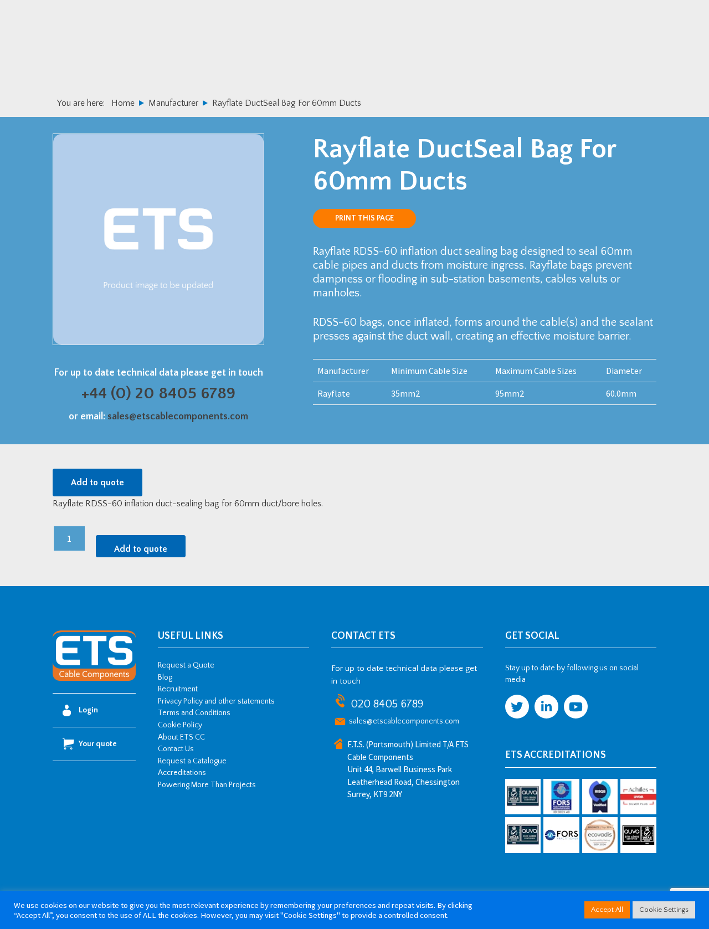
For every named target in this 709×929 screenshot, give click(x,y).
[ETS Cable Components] (94, 678)
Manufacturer (173, 103)
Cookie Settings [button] (664, 909)
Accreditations (182, 772)
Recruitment (178, 689)
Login (88, 710)
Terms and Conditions (194, 713)
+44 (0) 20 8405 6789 (158, 393)
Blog (165, 677)
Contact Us (176, 749)
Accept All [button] (607, 909)
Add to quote (97, 482)
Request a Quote (186, 665)
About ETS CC (181, 737)
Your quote (98, 744)
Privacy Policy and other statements (216, 701)
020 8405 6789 (387, 704)
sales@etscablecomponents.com (177, 416)
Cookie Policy (180, 725)
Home (123, 103)
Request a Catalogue (192, 761)
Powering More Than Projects (207, 785)
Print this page (364, 218)
